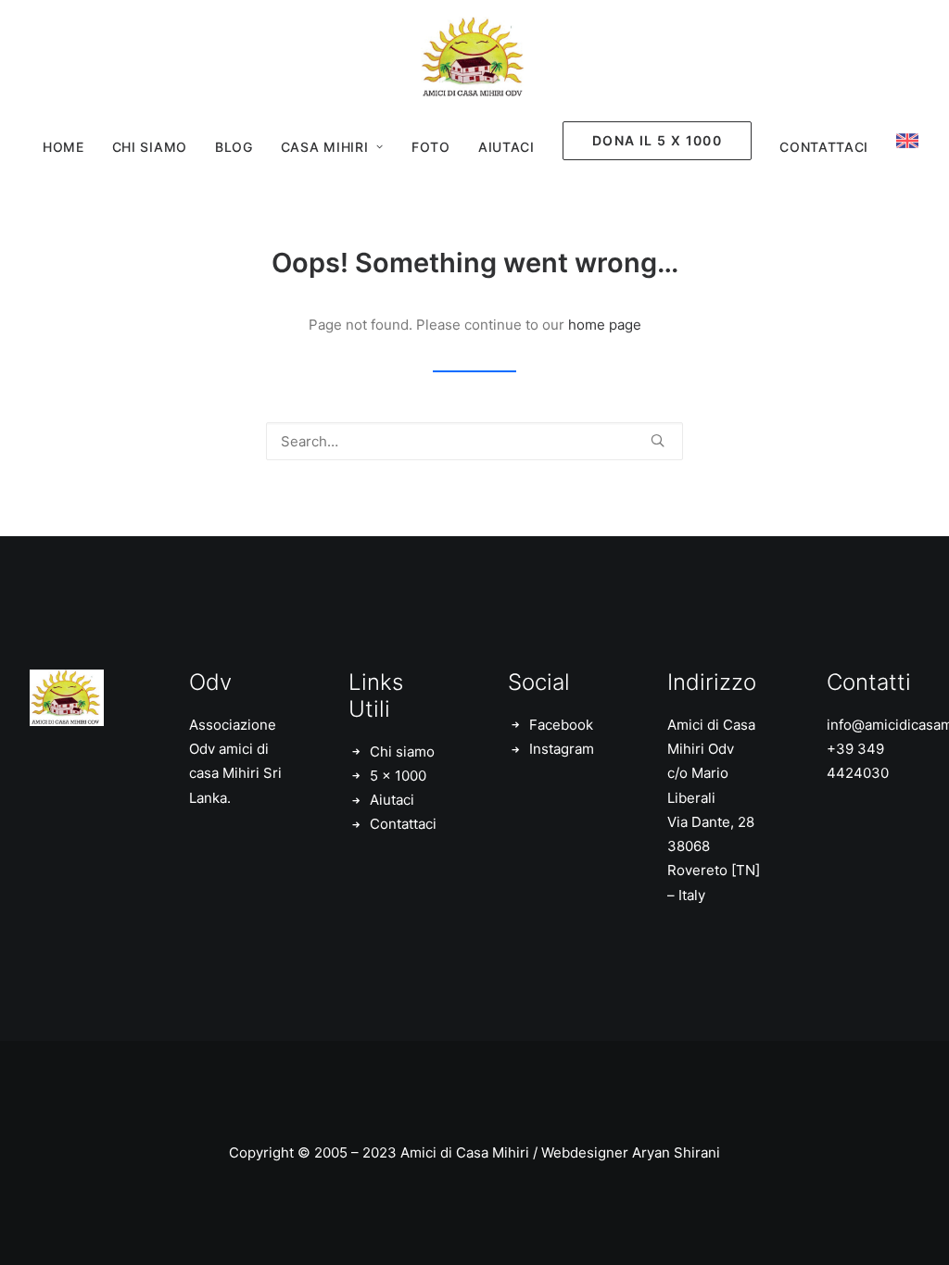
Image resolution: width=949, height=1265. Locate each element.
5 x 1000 (398, 775)
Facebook (561, 724)
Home (63, 147)
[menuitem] (63, 147)
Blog (234, 147)
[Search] (474, 441)
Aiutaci (506, 147)
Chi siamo (402, 751)
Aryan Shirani (676, 1152)
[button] (657, 440)
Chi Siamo (149, 147)
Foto (430, 147)
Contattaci (823, 147)
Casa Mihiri (325, 147)
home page (604, 324)
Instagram (561, 749)
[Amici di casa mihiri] (474, 58)
